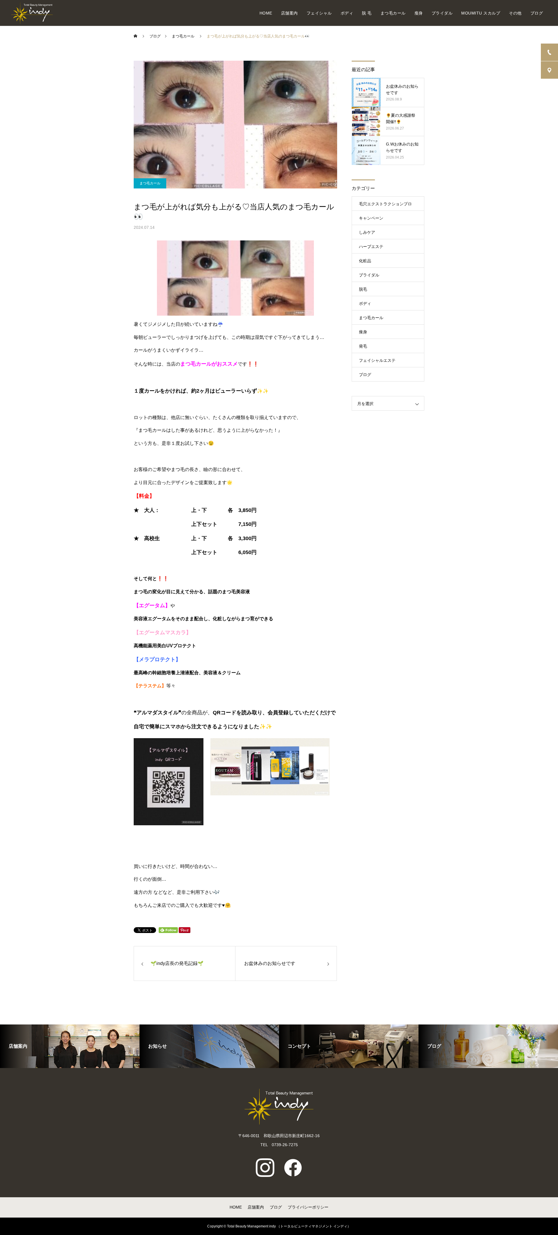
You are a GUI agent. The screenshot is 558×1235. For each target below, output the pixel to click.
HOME (266, 13)
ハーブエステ (371, 246)
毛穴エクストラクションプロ (385, 204)
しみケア (367, 232)
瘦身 (418, 13)
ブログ (536, 13)
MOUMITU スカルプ (480, 13)
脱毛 (363, 289)
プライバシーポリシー (308, 1207)
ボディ (347, 13)
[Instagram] (265, 1167)
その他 (515, 13)
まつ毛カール (393, 13)
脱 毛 (367, 13)
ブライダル (442, 13)
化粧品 (365, 260)
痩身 (363, 332)
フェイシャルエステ (377, 360)
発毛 (363, 346)
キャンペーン (371, 218)
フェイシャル (319, 13)
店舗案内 (289, 13)
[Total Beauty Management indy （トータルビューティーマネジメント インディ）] (32, 13)
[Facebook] (293, 1167)
